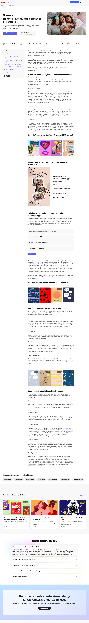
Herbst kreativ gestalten (52, 479)
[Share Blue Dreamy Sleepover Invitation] (37, 371)
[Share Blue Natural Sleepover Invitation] (72, 371)
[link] (4, 76)
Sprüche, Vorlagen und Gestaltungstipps (12, 64)
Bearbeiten (35, 2)
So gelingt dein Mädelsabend (10, 72)
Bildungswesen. (52, 2)
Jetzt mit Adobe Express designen (10, 33)
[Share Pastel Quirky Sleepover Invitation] (60, 371)
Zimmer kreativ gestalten (78, 479)
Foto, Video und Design (11, 2)
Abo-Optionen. (61, 2)
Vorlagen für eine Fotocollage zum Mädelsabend (11, 57)
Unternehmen (43, 2)
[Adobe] (2, 2)
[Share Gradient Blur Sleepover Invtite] (60, 289)
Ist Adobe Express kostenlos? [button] (20, 576)
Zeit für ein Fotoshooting (9, 53)
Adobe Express (21, 2)
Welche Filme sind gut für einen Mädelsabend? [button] (24, 565)
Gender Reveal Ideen (30, 479)
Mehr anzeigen (82, 495)
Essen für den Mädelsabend (9, 69)
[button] (80, 2)
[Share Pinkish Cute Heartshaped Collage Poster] (49, 141)
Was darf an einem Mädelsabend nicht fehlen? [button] (24, 559)
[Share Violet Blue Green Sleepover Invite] (37, 289)
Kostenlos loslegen (44, 608)
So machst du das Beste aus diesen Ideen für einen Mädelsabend (13, 61)
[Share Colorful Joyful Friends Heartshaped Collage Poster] (60, 141)
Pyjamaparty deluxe (7, 479)
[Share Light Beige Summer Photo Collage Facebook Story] (72, 141)
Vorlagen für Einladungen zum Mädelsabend (13, 66)
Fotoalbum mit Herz (19, 479)
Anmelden (85, 2)
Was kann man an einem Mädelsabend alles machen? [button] (26, 547)
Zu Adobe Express (74, 2)
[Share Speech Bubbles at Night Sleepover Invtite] (72, 289)
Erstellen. (28, 2)
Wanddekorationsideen (65, 479)
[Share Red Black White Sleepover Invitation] (49, 289)
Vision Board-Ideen (41, 479)
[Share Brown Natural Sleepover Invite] (49, 371)
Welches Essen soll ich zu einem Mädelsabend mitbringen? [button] (27, 571)
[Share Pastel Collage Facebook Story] (37, 141)
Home (2, 5)
